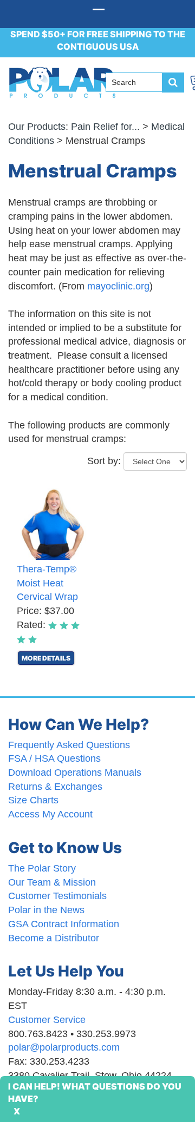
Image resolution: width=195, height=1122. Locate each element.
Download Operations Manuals (74, 772)
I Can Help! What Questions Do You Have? (94, 1092)
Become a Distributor (53, 938)
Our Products (37, 126)
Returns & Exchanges (55, 786)
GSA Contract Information (63, 924)
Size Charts (33, 800)
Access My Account (50, 814)
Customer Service (47, 1019)
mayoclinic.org (118, 286)
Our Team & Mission (52, 882)
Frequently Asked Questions (69, 745)
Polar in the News (46, 910)
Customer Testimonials (57, 895)
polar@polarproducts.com (64, 1047)
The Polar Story (42, 868)
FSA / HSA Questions (54, 758)
